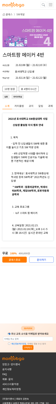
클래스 (9, 14)
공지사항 (7, 369)
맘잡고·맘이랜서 (11, 364)
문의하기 (41, 259)
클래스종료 (14, 259)
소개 (7, 106)
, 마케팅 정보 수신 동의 (28, 343)
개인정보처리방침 (18, 343)
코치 (31, 106)
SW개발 (20, 14)
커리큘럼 (19, 106)
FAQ (4, 374)
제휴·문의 (7, 379)
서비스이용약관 (10, 384)
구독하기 (28, 347)
